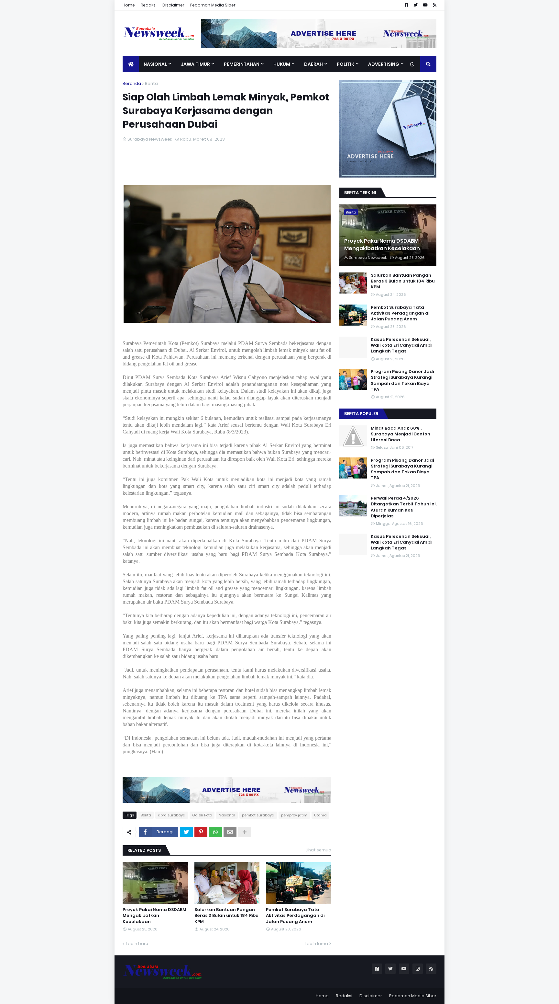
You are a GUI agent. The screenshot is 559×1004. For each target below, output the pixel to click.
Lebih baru (137, 944)
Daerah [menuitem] (313, 64)
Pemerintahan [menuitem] (241, 64)
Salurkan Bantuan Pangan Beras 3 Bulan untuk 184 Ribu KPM (226, 915)
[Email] (230, 832)
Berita (151, 83)
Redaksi (149, 5)
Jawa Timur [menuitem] (195, 64)
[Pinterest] (200, 832)
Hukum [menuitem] (281, 64)
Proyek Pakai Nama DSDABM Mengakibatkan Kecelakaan (154, 915)
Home (129, 5)
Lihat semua (318, 850)
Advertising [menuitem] (383, 64)
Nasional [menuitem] (155, 64)
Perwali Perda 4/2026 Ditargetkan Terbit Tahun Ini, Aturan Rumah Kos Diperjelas (403, 507)
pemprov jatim (294, 815)
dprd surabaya (171, 815)
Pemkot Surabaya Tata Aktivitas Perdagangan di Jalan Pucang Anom (295, 915)
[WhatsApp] (215, 832)
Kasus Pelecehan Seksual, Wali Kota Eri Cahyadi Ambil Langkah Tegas (402, 345)
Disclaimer (173, 5)
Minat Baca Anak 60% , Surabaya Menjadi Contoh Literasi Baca (400, 434)
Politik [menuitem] (345, 64)
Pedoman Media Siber (213, 5)
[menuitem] (131, 64)
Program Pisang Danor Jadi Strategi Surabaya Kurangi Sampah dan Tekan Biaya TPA (402, 380)
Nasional (227, 815)
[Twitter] (186, 832)
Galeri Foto (202, 815)
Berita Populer (361, 413)
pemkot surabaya (258, 815)
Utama (320, 815)
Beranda (132, 83)
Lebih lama (316, 944)
